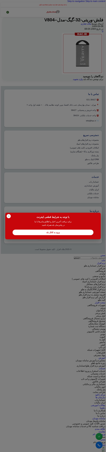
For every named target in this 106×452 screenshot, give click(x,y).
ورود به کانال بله (53, 232)
